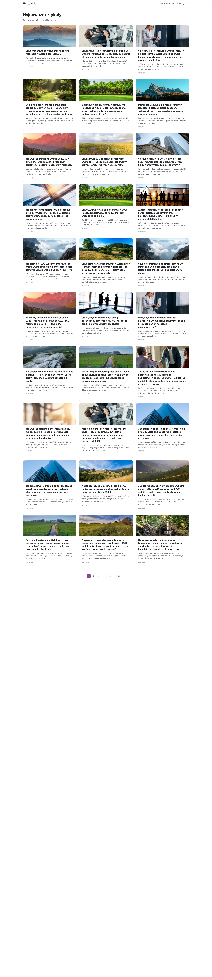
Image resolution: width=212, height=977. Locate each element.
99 (110, 576)
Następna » (119, 576)
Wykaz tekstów (167, 3)
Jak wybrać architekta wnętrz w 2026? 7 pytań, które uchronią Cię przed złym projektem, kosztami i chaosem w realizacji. (49, 161)
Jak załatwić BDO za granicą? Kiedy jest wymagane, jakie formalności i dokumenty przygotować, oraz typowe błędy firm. (104, 161)
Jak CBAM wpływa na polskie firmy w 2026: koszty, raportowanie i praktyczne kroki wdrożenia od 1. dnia (105, 212)
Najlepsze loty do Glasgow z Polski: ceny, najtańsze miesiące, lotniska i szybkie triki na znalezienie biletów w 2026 (105, 489)
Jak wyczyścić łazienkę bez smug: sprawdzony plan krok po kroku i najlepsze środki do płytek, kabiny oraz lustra (104, 320)
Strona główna (183, 3)
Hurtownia (30, 3)
